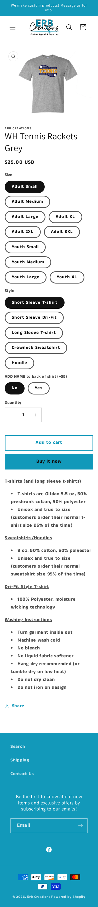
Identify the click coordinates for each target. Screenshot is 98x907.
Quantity (13, 403)
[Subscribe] (80, 825)
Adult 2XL (23, 232)
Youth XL (67, 277)
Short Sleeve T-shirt (34, 303)
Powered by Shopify (68, 896)
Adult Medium (27, 202)
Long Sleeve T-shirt (34, 333)
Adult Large (25, 217)
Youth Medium (28, 262)
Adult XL (65, 217)
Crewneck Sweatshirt (36, 348)
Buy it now (49, 461)
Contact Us (22, 774)
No (15, 388)
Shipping (19, 760)
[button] (13, 27)
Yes (39, 388)
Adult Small (25, 187)
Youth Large (25, 277)
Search (17, 747)
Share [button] (18, 706)
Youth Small (25, 247)
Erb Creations (38, 896)
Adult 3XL (62, 232)
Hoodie (19, 363)
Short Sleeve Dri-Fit (34, 317)
